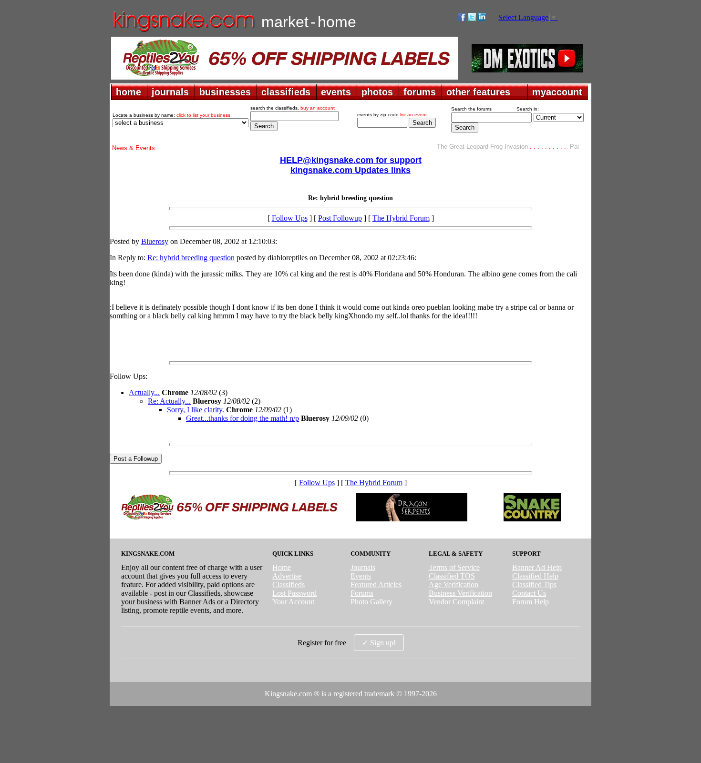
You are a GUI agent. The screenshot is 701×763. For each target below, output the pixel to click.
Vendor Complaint (456, 602)
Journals (362, 567)
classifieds (285, 92)
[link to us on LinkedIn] (482, 18)
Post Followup (340, 218)
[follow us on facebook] (462, 18)
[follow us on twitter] (472, 18)
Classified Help (535, 576)
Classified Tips (534, 584)
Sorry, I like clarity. (195, 410)
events (336, 92)
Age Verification (453, 584)
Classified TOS (452, 576)
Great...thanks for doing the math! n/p (242, 418)
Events (360, 576)
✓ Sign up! (379, 643)
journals (170, 92)
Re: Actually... (169, 401)
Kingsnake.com (288, 694)
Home (281, 567)
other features (478, 92)
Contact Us (529, 593)
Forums (361, 593)
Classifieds (288, 584)
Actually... (144, 392)
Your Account (293, 602)
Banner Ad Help (537, 567)
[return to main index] (183, 31)
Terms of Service (454, 567)
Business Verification (460, 593)
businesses (225, 92)
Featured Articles (376, 584)
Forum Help (530, 602)
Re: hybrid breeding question (191, 258)
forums (419, 92)
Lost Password (294, 593)
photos (377, 92)
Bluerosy (154, 241)
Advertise (286, 576)
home (128, 92)
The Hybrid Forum (401, 218)
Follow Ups (290, 218)
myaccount (557, 92)
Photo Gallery (371, 602)
